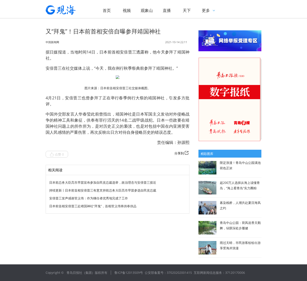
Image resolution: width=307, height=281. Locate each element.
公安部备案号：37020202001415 (168, 272)
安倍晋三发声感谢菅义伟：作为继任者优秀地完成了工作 (88, 198)
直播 (167, 10)
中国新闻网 (52, 42)
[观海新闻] (67, 10)
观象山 (147, 10)
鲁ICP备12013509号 (128, 272)
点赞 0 (59, 154)
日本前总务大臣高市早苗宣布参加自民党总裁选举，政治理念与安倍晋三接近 (102, 182)
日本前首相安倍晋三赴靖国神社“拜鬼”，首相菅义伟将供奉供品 (92, 206)
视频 (127, 10)
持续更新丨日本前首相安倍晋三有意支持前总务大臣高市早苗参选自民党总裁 (102, 190)
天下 (187, 10)
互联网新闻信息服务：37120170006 (219, 272)
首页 (107, 10)
